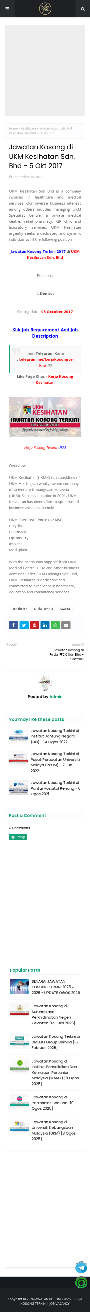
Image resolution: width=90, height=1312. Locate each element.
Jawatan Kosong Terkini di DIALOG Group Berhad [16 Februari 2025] (56, 1042)
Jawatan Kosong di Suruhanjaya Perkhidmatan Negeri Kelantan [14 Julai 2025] (53, 1014)
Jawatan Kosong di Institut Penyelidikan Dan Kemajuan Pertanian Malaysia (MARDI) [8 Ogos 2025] (55, 1072)
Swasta (65, 609)
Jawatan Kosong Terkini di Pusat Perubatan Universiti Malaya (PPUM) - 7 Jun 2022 (55, 762)
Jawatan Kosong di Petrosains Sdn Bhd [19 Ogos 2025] (53, 1102)
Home (13, 128)
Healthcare (28, 128)
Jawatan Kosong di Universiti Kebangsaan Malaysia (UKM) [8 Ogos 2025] (54, 1130)
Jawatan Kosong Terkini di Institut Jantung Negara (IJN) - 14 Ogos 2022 (55, 736)
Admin (55, 697)
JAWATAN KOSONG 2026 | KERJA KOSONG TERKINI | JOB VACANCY (51, 1301)
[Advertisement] (45, 70)
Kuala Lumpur (44, 609)
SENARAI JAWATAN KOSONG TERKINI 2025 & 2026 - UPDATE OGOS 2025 (56, 987)
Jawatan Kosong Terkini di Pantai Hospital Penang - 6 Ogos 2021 (55, 788)
